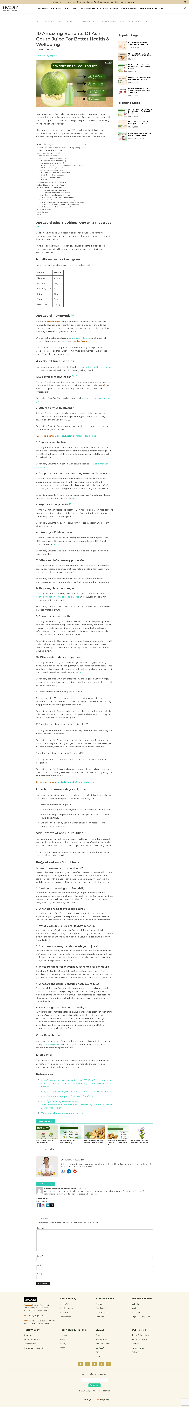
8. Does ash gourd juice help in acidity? (56, 207)
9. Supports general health (52, 177)
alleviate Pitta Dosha (82, 338)
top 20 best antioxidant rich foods (75, 782)
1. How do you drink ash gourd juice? (55, 190)
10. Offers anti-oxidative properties (55, 180)
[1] (85, 832)
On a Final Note (45, 210)
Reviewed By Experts (46, 55)
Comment (41, 1228)
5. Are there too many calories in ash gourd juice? (60, 200)
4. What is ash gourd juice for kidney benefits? (59, 197)
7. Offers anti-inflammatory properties (56, 173)
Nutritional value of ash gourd (51, 150)
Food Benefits (70, 21)
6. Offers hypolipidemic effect (53, 170)
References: (44, 215)
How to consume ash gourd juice (52, 182)
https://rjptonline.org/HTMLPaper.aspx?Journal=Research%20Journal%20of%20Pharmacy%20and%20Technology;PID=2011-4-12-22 (76, 1104)
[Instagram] (87, 1364)
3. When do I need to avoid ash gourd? (56, 195)
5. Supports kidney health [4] (52, 168)
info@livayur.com (37, 1316)
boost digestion (52, 1044)
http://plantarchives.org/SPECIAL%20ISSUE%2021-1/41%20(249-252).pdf (76, 1091)
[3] (72, 315)
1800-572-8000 (37, 1321)
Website (40, 1274)
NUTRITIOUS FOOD (53, 21)
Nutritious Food (57, 8)
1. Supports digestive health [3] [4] (54, 158)
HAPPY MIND (85, 8)
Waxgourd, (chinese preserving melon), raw (62, 1113)
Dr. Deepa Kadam (43, 49)
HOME (39, 21)
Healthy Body (43, 8)
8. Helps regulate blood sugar (53, 175)
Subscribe (94, 1385)
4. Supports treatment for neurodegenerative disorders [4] (64, 165)
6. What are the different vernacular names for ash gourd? (63, 202)
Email (39, 1265)
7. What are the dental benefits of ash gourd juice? (61, 204)
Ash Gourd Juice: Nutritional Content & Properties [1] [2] (61, 148)
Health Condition (99, 8)
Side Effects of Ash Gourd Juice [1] (52, 185)
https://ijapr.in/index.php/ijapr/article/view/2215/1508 (66, 1096)
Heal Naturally (72, 8)
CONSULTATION (114, 8)
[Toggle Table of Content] (83, 145)
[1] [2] (38, 226)
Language (158, 8)
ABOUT (149, 8)
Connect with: (42, 1202)
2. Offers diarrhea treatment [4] (54, 161)
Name (39, 1256)
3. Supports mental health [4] (53, 163)
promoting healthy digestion (96, 367)
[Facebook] (80, 1364)
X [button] (185, 2)
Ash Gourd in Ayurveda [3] (49, 153)
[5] (92, 265)
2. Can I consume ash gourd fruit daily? (56, 192)
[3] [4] (74, 376)
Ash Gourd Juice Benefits (49, 156)
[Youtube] (94, 1364)
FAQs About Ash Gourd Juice (51, 188)
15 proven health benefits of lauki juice (75, 436)
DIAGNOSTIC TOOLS (137, 8)
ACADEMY (124, 8)
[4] (74, 407)
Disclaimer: (43, 212)
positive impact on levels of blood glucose (57, 597)
